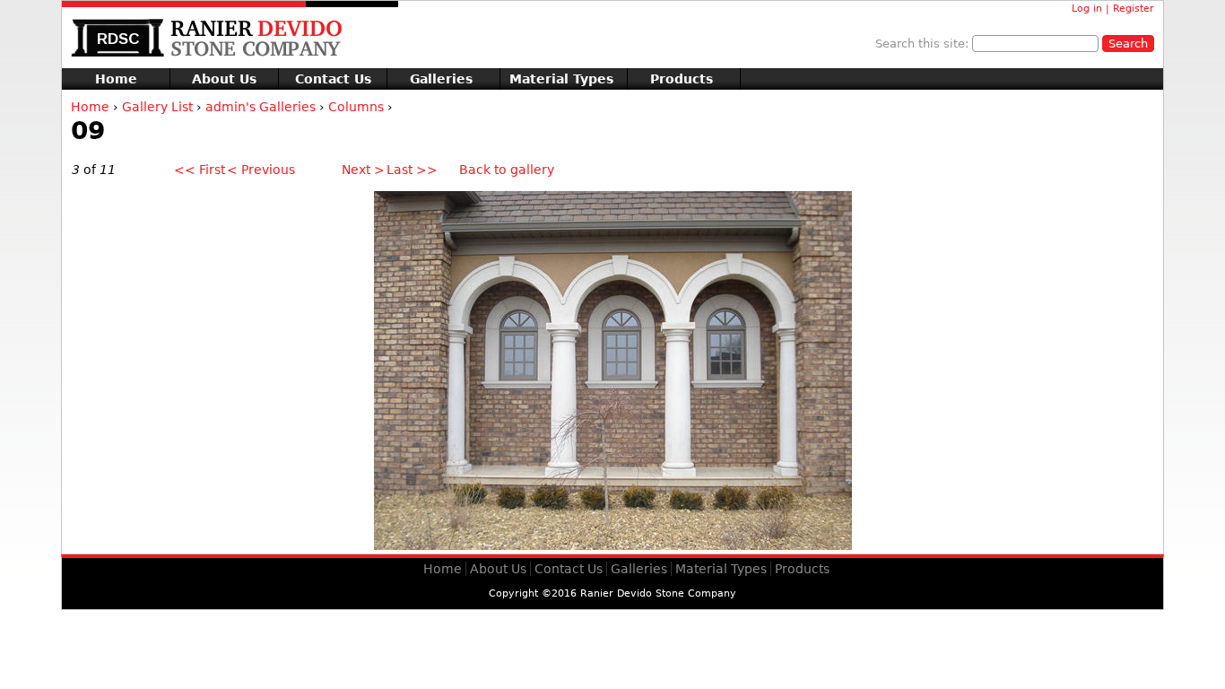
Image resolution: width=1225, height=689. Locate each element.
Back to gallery (506, 169)
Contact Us (333, 79)
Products (681, 79)
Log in (1087, 8)
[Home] (250, 39)
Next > (363, 169)
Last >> (412, 169)
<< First (199, 169)
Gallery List (157, 107)
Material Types (561, 79)
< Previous (261, 169)
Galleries (441, 79)
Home (116, 79)
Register (1133, 8)
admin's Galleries (260, 107)
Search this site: (923, 43)
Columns (356, 107)
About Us (224, 79)
